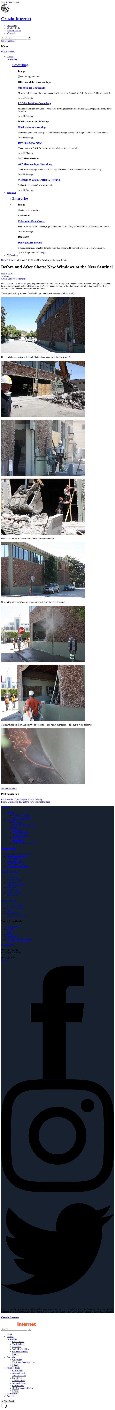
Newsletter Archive (15, 908)
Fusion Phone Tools (15, 885)
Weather (10, 929)
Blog (11, 260)
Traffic (10, 934)
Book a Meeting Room (22, 1388)
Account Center (14, 30)
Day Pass (16, 838)
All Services (12, 1393)
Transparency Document (17, 866)
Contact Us (12, 25)
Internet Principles (15, 861)
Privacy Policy (13, 859)
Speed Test (11, 887)
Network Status (13, 892)
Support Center (13, 882)
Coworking (20, 65)
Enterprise (20, 198)
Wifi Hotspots (13, 937)
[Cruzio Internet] (5, 12)
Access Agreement (15, 864)
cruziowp (5, 276)
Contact (10, 1396)
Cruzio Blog (6, 279)
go (32, 98)
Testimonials (12, 913)
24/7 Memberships (20, 833)
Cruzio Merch (13, 927)
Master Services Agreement (19, 854)
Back (15, 1354)
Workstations (18, 840)
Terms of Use (8, 848)
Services (5, 807)
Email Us (5, 960)
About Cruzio (9, 900)
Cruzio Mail (12, 877)
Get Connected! (8, 41)
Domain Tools (13, 890)
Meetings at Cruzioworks (23, 843)
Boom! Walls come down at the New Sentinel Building (25, 802)
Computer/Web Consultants (19, 939)
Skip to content (7, 51)
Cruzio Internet (10, 1317)
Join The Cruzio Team (17, 916)
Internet (10, 812)
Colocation (17, 823)
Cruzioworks (12, 895)
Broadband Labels (20, 815)
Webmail (11, 33)
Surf (9, 932)
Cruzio (16, 18)
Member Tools (13, 28)
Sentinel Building (9, 788)
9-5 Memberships (20, 835)
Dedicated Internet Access (23, 825)
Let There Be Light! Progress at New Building (21, 799)
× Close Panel (8, 1401)
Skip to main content (10, 2)
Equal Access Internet (22, 818)
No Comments (19, 279)
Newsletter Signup (15, 906)
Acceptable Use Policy (17, 856)
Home (4, 260)
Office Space (18, 830)
